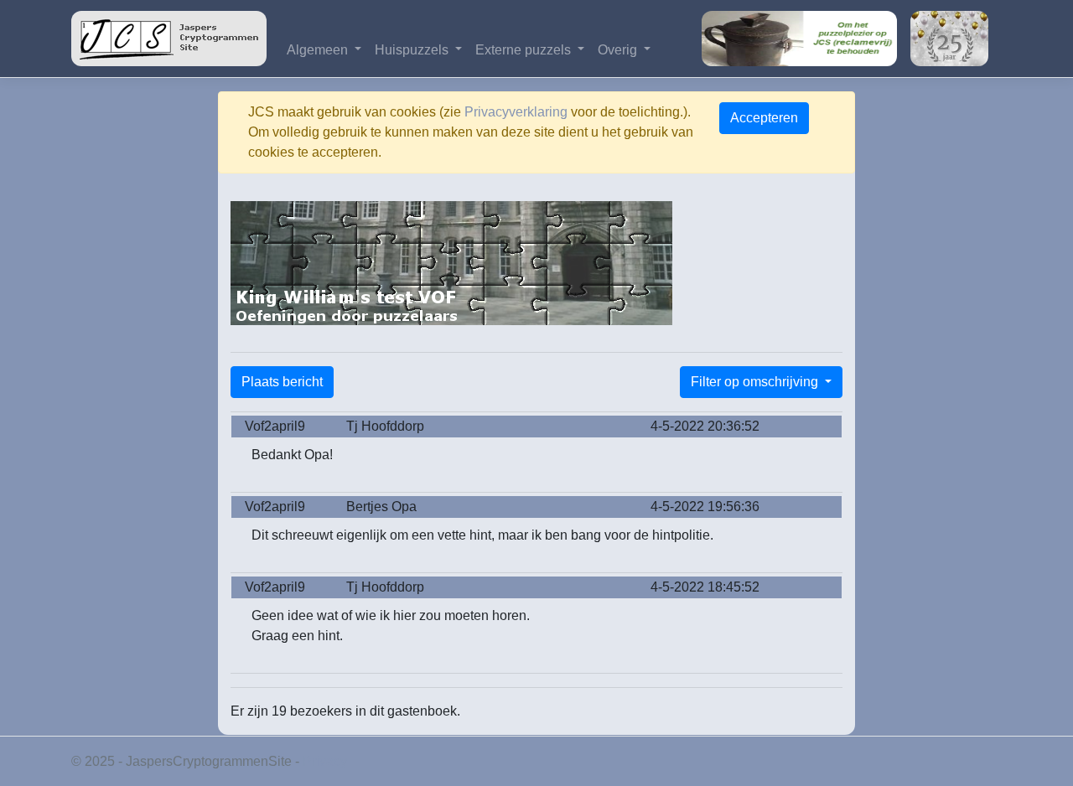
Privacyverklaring (516, 112)
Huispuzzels (413, 50)
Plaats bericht (282, 382)
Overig (619, 50)
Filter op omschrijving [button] (756, 382)
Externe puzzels (524, 50)
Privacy (325, 761)
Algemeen (319, 50)
